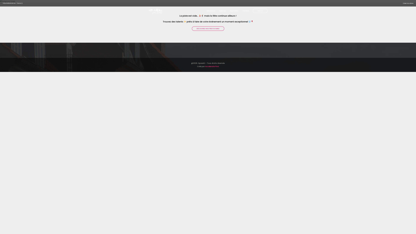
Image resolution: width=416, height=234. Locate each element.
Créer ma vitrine (408, 3)
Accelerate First (212, 66)
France (19, 3)
